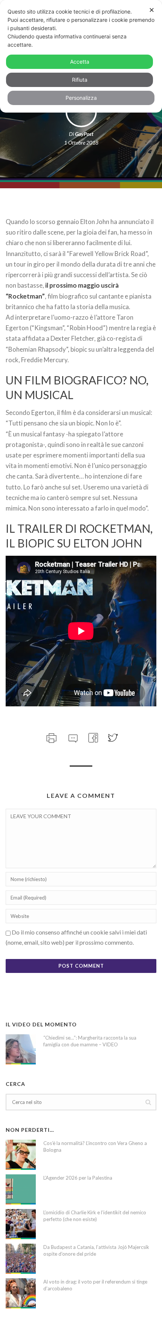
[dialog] (81, 56)
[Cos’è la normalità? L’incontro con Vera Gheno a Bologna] (21, 1155)
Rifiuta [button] (79, 79)
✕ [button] (151, 10)
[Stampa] (50, 737)
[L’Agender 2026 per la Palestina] (21, 1189)
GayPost (84, 134)
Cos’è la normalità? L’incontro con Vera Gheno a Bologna (95, 1146)
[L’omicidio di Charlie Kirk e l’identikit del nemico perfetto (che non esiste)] (21, 1224)
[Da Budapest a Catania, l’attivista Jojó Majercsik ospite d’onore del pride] (21, 1259)
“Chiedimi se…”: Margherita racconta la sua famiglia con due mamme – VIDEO (89, 1041)
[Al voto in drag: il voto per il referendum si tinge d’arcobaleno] (21, 1293)
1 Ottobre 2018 (81, 142)
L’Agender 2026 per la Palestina (77, 1178)
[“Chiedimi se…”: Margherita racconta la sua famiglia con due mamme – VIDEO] (21, 1049)
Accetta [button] (79, 61)
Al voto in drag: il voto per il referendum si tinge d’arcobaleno (95, 1285)
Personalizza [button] (81, 98)
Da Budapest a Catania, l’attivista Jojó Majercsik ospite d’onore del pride (96, 1250)
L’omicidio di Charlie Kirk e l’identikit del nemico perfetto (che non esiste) (94, 1215)
